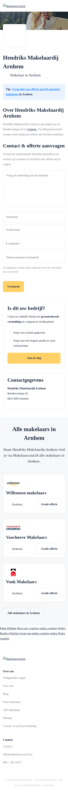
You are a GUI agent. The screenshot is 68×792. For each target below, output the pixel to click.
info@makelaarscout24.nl (17, 754)
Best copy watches (28, 628)
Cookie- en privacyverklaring (19, 726)
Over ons (8, 685)
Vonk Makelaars (21, 581)
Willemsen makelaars (26, 492)
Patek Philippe (8, 628)
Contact (7, 746)
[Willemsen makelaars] (13, 483)
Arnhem (35, 75)
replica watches (48, 628)
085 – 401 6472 (12, 762)
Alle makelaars (11, 709)
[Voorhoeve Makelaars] (13, 528)
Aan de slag (34, 357)
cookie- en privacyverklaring (26, 785)
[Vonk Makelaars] (13, 572)
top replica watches (38, 633)
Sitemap (7, 717)
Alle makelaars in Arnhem (23, 613)
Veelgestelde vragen (14, 677)
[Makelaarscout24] (14, 6)
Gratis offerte (49, 504)
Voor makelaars (12, 701)
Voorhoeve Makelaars (26, 537)
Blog (6, 693)
